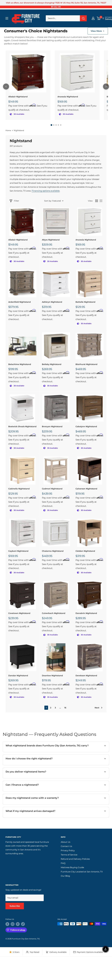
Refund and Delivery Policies (75, 859)
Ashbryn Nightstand (52, 302)
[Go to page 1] (51, 125)
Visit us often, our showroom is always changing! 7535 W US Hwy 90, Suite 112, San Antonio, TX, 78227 (56, 3)
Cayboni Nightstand (18, 551)
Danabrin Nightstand (86, 613)
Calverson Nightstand (86, 488)
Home (8, 130)
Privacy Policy (68, 850)
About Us (65, 842)
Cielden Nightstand (85, 551)
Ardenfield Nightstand (19, 302)
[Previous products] (6, 87)
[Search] (83, 18)
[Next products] (106, 87)
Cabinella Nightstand (19, 488)
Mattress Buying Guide (72, 867)
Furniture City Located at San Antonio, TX (82, 871)
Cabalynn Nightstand (86, 426)
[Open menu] (6, 18)
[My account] (93, 18)
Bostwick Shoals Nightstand (22, 426)
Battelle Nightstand (85, 302)
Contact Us (66, 846)
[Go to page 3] (56, 125)
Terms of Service (69, 854)
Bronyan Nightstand (52, 426)
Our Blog (65, 876)
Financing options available (46, 190)
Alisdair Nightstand (18, 96)
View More (96, 31)
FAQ (63, 863)
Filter (16, 201)
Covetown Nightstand (19, 613)
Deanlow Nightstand (52, 675)
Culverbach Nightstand (53, 613)
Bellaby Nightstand (51, 364)
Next (97, 707)
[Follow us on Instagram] (12, 924)
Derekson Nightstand (86, 675)
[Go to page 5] (60, 125)
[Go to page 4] (58, 125)
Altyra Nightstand (51, 240)
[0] (98, 18)
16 (65, 707)
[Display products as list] (101, 201)
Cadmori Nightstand (52, 488)
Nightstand (19, 130)
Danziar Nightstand (18, 675)
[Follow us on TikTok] (23, 924)
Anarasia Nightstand (68, 96)
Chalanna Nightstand (53, 551)
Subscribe (15, 906)
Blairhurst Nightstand (86, 364)
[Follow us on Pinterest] (18, 924)
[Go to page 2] (53, 125)
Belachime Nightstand (19, 364)
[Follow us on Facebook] (7, 924)
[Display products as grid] (96, 201)
